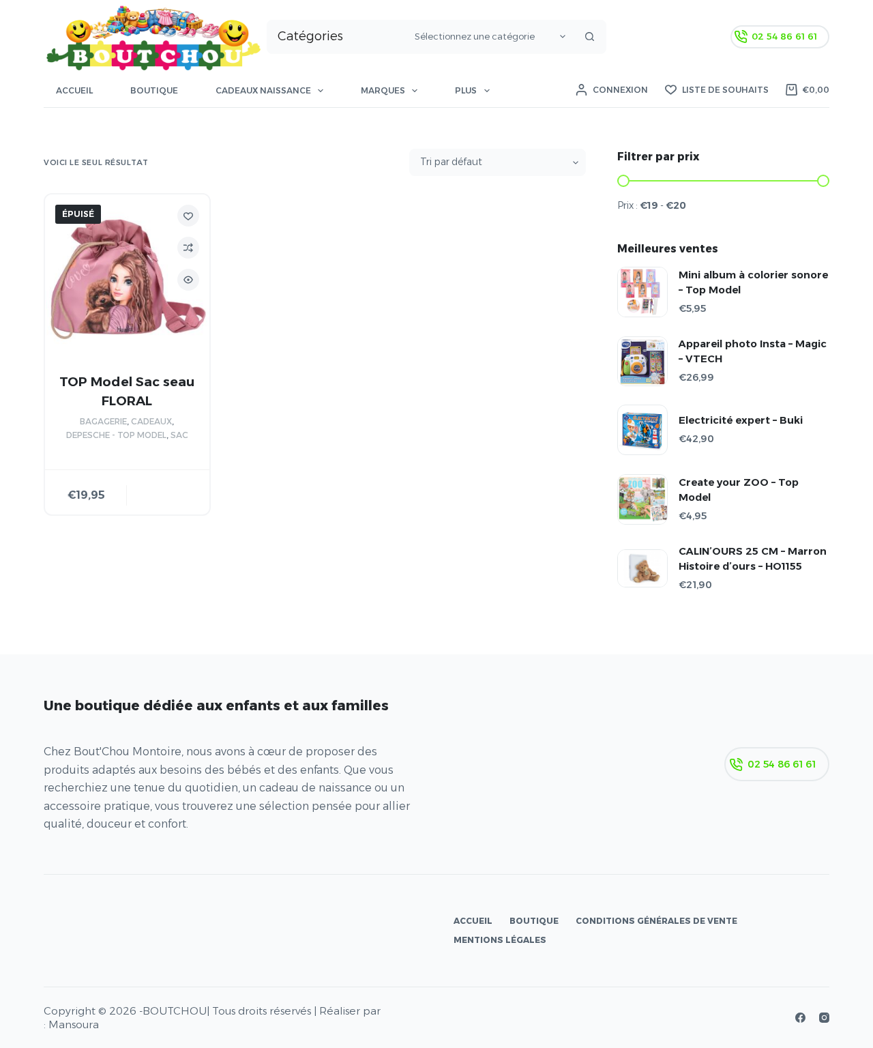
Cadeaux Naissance (263, 90)
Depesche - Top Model (116, 435)
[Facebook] (800, 1018)
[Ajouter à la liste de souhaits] (188, 216)
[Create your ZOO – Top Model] (642, 499)
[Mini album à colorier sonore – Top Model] (642, 292)
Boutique (154, 90)
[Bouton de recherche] (589, 36)
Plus (466, 90)
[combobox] (337, 37)
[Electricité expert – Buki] (642, 430)
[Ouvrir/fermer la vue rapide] (188, 280)
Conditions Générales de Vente (656, 921)
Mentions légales (500, 940)
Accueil (74, 90)
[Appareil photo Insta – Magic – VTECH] (642, 361)
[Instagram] (824, 1018)
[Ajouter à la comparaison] (188, 248)
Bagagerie (103, 421)
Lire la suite (168, 491)
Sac (179, 435)
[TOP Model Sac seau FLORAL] (127, 276)
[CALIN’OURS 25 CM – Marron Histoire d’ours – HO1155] (642, 568)
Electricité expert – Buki (741, 420)
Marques (383, 90)
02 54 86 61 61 (784, 36)
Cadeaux (151, 421)
